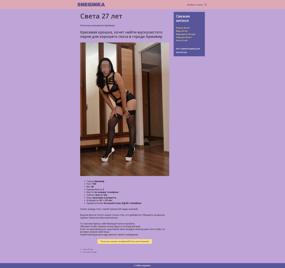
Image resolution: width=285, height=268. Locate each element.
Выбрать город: (195, 4)
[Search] (206, 5)
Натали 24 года (90, 252)
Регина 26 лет (183, 27)
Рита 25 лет (182, 40)
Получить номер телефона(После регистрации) (124, 241)
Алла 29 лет (88, 249)
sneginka (91, 4)
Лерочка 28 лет (184, 37)
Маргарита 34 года (185, 34)
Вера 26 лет (182, 31)
